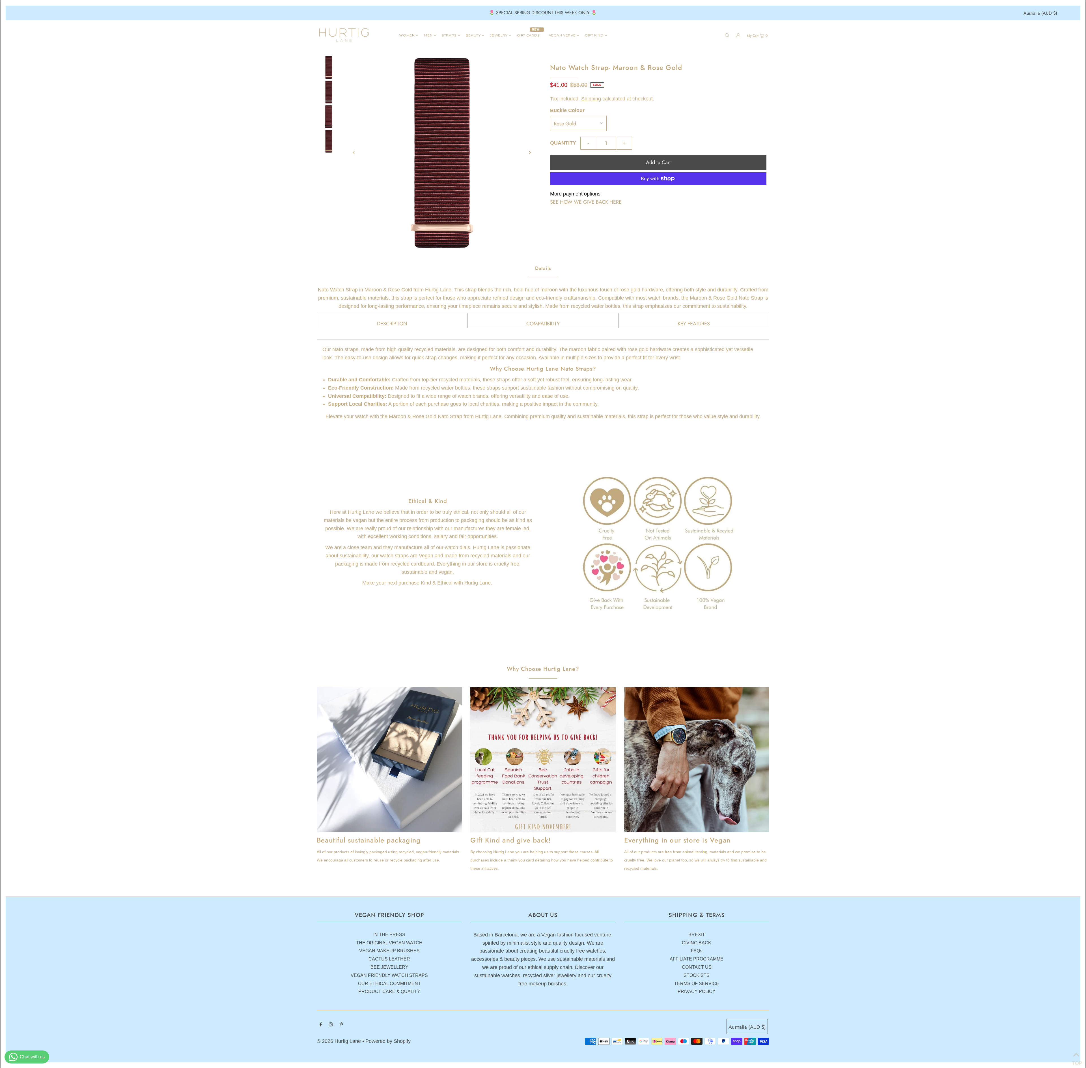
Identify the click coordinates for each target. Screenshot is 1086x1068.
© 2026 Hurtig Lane (339, 1041)
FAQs (696, 950)
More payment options (575, 194)
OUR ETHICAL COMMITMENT (389, 983)
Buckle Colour (567, 110)
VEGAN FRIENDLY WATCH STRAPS (389, 975)
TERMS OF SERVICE (696, 983)
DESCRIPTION (392, 323)
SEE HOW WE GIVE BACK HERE (586, 202)
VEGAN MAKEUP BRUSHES (389, 950)
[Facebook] (321, 1025)
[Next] (529, 152)
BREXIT (696, 934)
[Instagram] (331, 1025)
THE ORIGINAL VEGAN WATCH (389, 942)
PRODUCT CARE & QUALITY (389, 991)
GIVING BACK (696, 942)
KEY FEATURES (694, 323)
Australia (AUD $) (1040, 13)
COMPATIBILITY (543, 323)
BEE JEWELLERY (389, 967)
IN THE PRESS (389, 934)
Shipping (591, 99)
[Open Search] (727, 35)
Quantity (563, 143)
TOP (1076, 1061)
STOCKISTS (697, 975)
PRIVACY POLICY (697, 991)
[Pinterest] (341, 1025)
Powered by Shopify (388, 1041)
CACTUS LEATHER (389, 959)
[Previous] (354, 152)
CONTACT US (697, 967)
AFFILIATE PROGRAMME (696, 959)
